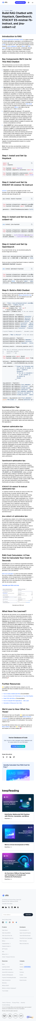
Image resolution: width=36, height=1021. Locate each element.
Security (23, 1002)
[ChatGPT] (3, 922)
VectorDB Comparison (7, 972)
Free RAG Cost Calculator (26, 938)
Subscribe (28, 914)
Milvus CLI (4, 954)
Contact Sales (23, 977)
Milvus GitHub (5, 726)
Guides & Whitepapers (7, 975)
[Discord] (15, 907)
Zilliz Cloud (29, 104)
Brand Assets (23, 980)
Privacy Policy (15, 1002)
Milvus (23, 46)
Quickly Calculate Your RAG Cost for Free (16, 766)
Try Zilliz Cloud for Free (18, 746)
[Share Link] (14, 757)
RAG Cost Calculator (7, 573)
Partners (22, 972)
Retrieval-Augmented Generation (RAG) (12, 39)
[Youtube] (3, 907)
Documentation (23, 930)
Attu (3, 951)
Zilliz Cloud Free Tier (7, 935)
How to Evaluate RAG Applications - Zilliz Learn (16, 700)
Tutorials (7, 10)
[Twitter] (9, 907)
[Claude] (13, 922)
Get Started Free (20, 2)
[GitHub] (12, 907)
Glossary (4, 983)
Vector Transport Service (8, 957)
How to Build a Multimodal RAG (11, 693)
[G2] (18, 907)
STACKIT (4, 190)
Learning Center (6, 967)
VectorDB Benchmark (25, 935)
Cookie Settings (6, 1005)
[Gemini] (16, 922)
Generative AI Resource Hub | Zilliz (12, 703)
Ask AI (30, 1017)
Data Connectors (6, 980)
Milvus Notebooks (24, 943)
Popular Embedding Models (9, 977)
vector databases (12, 46)
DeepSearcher (5, 943)
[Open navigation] (32, 2)
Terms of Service (6, 1002)
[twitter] (3, 757)
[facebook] (7, 757)
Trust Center (5, 991)
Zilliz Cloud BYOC (6, 933)
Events (21, 975)
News (21, 969)
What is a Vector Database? (9, 988)
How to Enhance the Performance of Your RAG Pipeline (18, 696)
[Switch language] (28, 2)
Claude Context (6, 946)
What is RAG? (5, 985)
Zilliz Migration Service (7, 938)
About (21, 964)
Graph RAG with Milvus (9, 698)
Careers (22, 967)
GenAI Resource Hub (7, 969)
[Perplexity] (6, 922)
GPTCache (4, 949)
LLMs (3, 44)
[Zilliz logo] (4, 2)
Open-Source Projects (25, 933)
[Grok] (9, 922)
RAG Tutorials (23, 941)
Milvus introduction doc (25, 295)
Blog (3, 964)
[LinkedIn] (6, 907)
